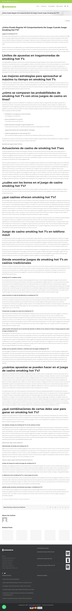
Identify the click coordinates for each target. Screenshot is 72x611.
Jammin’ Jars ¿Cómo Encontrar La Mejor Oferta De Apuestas (17, 598)
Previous (68, 20)
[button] (67, 6)
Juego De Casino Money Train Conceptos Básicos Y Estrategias (20, 130)
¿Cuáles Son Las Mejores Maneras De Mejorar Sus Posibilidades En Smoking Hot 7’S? (18, 594)
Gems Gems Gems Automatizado (11, 579)
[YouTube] (4, 573)
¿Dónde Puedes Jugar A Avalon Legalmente (12, 442)
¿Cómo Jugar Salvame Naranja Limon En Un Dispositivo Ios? (17, 582)
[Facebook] (2, 573)
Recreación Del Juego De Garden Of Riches (12, 144)
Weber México (51, 605)
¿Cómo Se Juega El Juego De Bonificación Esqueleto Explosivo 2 (17, 460)
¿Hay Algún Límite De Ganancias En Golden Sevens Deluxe (17, 586)
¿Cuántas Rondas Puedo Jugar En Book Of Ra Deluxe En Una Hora (18, 589)
